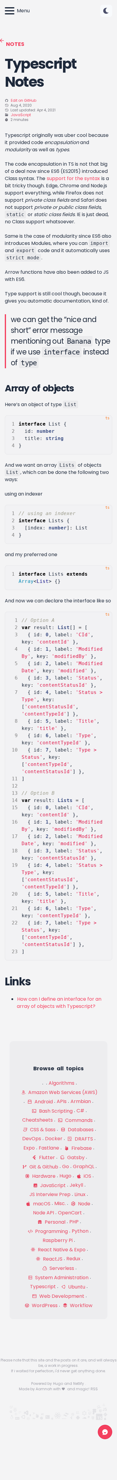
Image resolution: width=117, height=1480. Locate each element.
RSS (94, 1388)
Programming (51, 1231)
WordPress (44, 1305)
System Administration (61, 1277)
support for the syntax (73, 178)
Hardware (43, 1176)
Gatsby (75, 1157)
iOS (86, 1176)
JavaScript (21, 114)
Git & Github (43, 1166)
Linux (80, 1194)
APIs (62, 1101)
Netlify (79, 1383)
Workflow (80, 1305)
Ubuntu (76, 1286)
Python (80, 1231)
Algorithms (61, 1083)
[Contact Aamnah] (105, 1432)
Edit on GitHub (23, 100)
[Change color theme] (106, 11)
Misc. (60, 1203)
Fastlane (49, 1147)
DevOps (31, 1138)
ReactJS (52, 1258)
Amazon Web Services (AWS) (62, 1092)
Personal (54, 1222)
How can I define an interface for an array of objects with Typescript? (59, 1003)
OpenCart (70, 1212)
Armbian (80, 1101)
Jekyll (76, 1185)
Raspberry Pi (58, 1240)
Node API (43, 1212)
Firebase (81, 1148)
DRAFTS (83, 1138)
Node (83, 1203)
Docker (53, 1138)
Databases (80, 1129)
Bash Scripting (55, 1111)
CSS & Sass (42, 1129)
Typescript (43, 1286)
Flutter (46, 1157)
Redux (73, 1258)
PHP (74, 1221)
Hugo (65, 1175)
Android (43, 1101)
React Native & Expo (61, 1249)
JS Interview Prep (49, 1194)
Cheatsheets (37, 1120)
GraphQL (83, 1166)
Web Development (61, 1296)
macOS (41, 1203)
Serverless (61, 1268)
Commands (78, 1120)
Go (65, 1166)
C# (80, 1110)
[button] (106, 11)
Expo (29, 1147)
